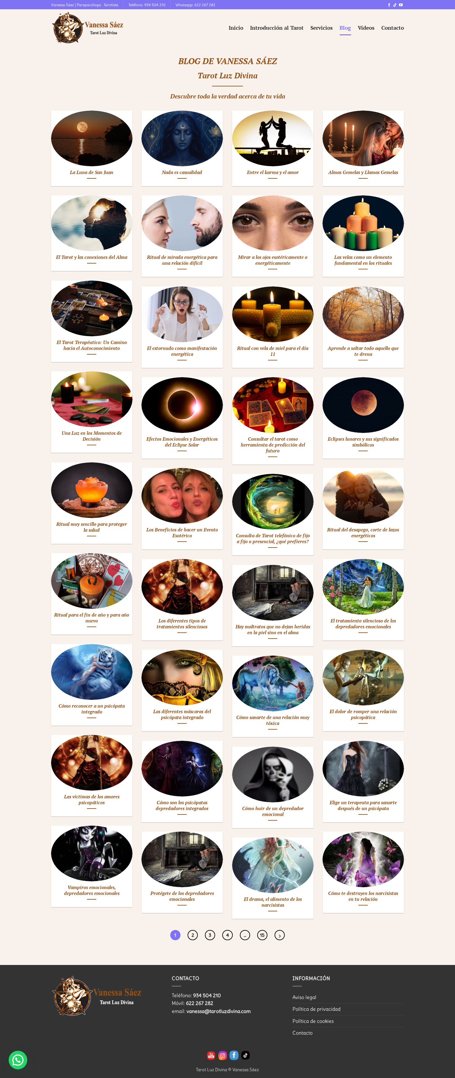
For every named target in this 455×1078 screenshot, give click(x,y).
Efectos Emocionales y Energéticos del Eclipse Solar (182, 442)
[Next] (280, 935)
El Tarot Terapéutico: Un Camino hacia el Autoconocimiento (92, 345)
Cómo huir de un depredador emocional (273, 811)
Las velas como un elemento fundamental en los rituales (363, 260)
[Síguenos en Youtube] (401, 5)
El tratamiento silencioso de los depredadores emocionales (363, 624)
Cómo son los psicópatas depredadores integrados (182, 805)
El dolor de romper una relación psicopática (363, 714)
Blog (345, 27)
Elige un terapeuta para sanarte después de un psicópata (363, 805)
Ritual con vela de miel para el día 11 (272, 351)
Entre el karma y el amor (273, 172)
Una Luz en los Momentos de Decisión (92, 436)
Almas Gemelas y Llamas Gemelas (363, 172)
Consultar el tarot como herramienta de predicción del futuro (273, 445)
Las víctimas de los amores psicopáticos (91, 799)
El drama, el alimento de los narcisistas (273, 902)
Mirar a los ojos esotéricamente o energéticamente (272, 260)
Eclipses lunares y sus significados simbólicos (363, 442)
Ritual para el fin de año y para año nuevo (91, 618)
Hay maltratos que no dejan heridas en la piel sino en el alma (273, 629)
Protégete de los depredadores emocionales (182, 896)
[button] (18, 1060)
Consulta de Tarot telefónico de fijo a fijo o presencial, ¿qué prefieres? (273, 538)
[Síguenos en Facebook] (389, 5)
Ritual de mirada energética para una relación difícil (182, 260)
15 (262, 935)
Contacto (392, 27)
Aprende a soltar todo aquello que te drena (363, 351)
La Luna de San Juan (91, 172)
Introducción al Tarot (277, 27)
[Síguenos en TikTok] (395, 5)
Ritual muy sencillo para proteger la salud (91, 527)
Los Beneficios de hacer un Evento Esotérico (182, 533)
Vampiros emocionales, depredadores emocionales (91, 890)
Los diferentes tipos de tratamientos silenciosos (182, 624)
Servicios (321, 27)
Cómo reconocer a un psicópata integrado (91, 709)
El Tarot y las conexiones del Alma (91, 257)
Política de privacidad (316, 1009)
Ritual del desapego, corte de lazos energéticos (363, 533)
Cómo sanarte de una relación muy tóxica (272, 720)
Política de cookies (313, 1021)
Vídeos (366, 27)
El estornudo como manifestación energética (182, 351)
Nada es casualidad (182, 172)
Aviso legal (304, 997)
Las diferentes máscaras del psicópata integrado (182, 714)
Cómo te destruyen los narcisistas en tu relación (363, 896)
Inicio (236, 27)
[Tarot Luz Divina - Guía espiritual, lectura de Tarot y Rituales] (88, 28)
